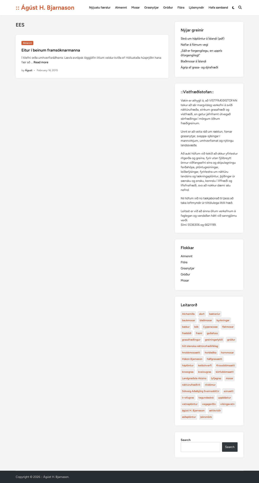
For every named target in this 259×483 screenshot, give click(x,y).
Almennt (121, 7)
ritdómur (210, 384)
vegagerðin (209, 404)
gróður (231, 339)
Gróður (168, 7)
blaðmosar (206, 320)
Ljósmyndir (196, 7)
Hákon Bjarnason (192, 359)
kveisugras (204, 372)
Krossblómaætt (225, 365)
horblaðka (210, 352)
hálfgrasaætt (214, 359)
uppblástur (224, 397)
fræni (199, 333)
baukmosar (188, 320)
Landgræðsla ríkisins (194, 378)
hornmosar (227, 352)
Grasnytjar (151, 7)
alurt (202, 314)
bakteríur (214, 314)
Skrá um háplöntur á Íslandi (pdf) (202, 38)
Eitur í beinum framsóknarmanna (50, 50)
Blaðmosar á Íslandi (193, 61)
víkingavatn (227, 404)
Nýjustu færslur (100, 7)
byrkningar (223, 320)
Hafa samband (218, 7)
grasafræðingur (191, 339)
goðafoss (212, 333)
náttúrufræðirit (191, 384)
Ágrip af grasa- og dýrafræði (199, 67)
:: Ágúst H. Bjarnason (45, 7)
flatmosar (228, 326)
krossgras (188, 372)
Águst (28, 70)
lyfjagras (216, 378)
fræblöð (186, 333)
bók (196, 326)
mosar (229, 378)
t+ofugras (188, 397)
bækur (186, 326)
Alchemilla (188, 314)
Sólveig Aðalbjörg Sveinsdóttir (200, 391)
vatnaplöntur (190, 404)
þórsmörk (206, 417)
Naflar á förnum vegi (194, 44)
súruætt (229, 391)
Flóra (180, 7)
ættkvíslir (215, 410)
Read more (41, 62)
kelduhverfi (205, 365)
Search (186, 440)
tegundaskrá (206, 397)
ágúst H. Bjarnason (193, 410)
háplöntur (188, 365)
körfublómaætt (225, 372)
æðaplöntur (189, 417)
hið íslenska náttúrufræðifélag (200, 346)
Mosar (135, 7)
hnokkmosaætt (191, 352)
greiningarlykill (214, 339)
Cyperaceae (210, 326)
